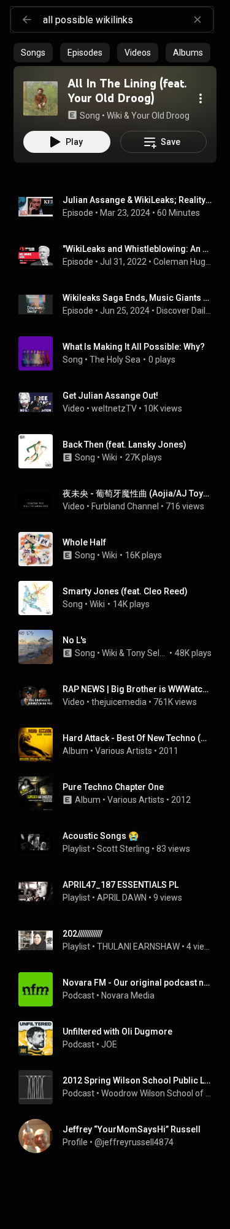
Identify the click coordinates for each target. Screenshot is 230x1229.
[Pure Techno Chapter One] (119, 793)
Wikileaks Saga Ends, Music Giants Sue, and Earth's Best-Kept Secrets (137, 298)
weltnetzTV (114, 408)
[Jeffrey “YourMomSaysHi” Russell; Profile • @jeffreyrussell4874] (119, 1136)
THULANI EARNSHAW (138, 946)
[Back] (27, 19)
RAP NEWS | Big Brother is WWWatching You (137, 689)
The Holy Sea (115, 359)
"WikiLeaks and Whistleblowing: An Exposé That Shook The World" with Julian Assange (137, 249)
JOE (109, 1044)
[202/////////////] (119, 940)
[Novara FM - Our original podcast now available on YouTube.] (119, 989)
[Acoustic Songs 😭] (119, 842)
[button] (40, 98)
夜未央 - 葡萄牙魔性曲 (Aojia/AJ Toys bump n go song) (137, 493)
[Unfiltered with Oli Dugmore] (119, 1038)
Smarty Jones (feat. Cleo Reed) (125, 591)
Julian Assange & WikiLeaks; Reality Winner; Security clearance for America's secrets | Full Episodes (137, 200)
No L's (74, 640)
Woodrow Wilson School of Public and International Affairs (156, 1093)
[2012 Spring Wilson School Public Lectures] (119, 1087)
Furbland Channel (125, 506)
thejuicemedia (119, 702)
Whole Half (84, 542)
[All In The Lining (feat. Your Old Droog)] (40, 98)
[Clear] (197, 19)
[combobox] (128, 19)
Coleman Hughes (182, 262)
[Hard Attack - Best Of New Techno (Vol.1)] (119, 744)
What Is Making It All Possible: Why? (134, 347)
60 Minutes (178, 213)
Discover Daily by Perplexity (184, 311)
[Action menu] (201, 98)
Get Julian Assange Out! (110, 395)
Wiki (109, 457)
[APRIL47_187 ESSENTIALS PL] (119, 891)
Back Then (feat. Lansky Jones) (124, 444)
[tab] (33, 52)
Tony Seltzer (146, 653)
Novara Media (128, 995)
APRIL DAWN (122, 897)
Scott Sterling (123, 849)
